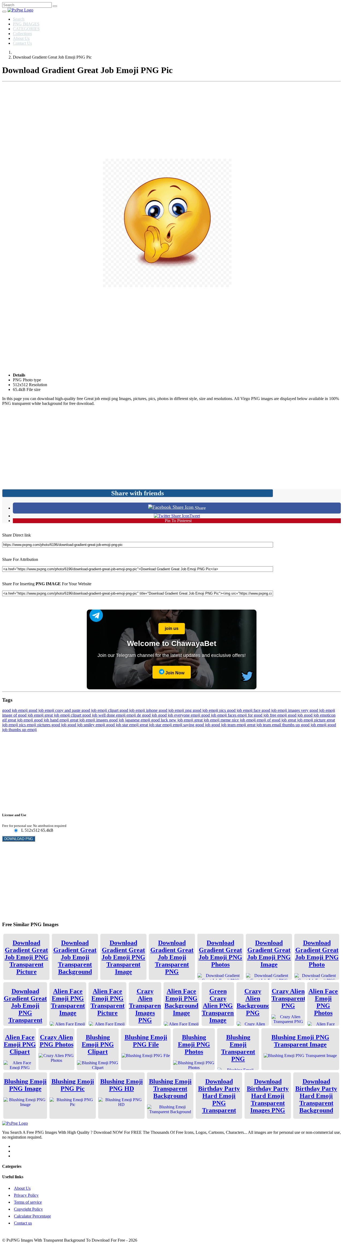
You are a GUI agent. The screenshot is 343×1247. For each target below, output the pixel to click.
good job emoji (15, 710)
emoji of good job (272, 720)
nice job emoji (244, 720)
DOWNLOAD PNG (18, 839)
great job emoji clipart (63, 715)
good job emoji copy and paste (55, 710)
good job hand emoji (52, 720)
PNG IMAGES (26, 24)
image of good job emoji (23, 715)
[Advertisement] (171, 121)
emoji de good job (142, 715)
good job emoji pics (210, 710)
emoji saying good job (192, 725)
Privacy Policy (26, 1195)
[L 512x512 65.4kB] (15, 830)
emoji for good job (253, 715)
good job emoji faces (219, 715)
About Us (21, 38)
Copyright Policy (28, 1209)
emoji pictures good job (47, 725)
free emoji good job (287, 715)
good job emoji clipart (100, 710)
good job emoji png (176, 710)
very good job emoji (318, 710)
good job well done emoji (104, 715)
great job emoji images (89, 720)
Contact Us (22, 43)
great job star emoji (156, 725)
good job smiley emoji (87, 725)
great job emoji (21, 720)
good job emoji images (281, 710)
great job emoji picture (307, 720)
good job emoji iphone (139, 710)
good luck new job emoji (172, 720)
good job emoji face (244, 710)
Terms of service (28, 1202)
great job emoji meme (213, 720)
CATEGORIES (26, 28)
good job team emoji (229, 725)
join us (171, 628)
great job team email (264, 725)
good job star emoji (123, 725)
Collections (22, 33)
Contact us (23, 1223)
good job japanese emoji (130, 720)
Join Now (174, 673)
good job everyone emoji (179, 715)
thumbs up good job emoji (304, 725)
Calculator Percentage (32, 1216)
